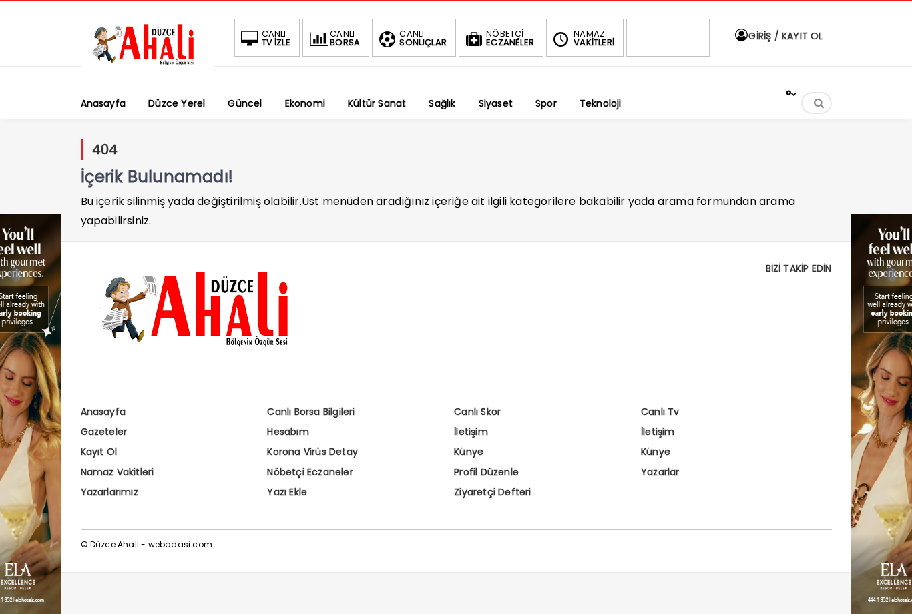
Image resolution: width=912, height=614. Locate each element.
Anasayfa (103, 411)
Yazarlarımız (109, 492)
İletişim (471, 431)
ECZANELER (510, 38)
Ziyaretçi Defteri (492, 492)
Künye (468, 451)
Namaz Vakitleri (117, 472)
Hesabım (287, 431)
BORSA (345, 38)
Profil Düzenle (486, 472)
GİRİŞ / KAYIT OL (784, 36)
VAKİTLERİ (594, 38)
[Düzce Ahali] (147, 65)
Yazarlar (660, 472)
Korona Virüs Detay (312, 451)
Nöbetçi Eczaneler (310, 472)
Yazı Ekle (287, 492)
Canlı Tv (660, 411)
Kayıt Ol (99, 451)
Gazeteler (104, 431)
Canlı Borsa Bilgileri (311, 411)
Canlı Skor (477, 411)
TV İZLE (276, 38)
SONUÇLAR (423, 38)
